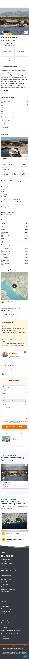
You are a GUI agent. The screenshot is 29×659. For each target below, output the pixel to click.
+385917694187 (6, 362)
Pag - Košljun (4, 6)
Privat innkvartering (6, 609)
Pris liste (5, 174)
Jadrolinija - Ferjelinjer (6, 586)
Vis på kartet (9, 301)
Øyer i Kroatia (4, 613)
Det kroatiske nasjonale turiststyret (9, 581)
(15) (25, 155)
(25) (27, 32)
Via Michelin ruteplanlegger (8, 589)
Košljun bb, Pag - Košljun (8, 40)
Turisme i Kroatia (5, 591)
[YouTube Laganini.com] (8, 555)
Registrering (5, 638)
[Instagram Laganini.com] (5, 555)
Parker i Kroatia (5, 584)
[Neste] (25, 472)
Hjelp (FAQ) (4, 627)
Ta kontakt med (5, 623)
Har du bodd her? (9, 44)
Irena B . (6, 31)
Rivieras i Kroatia (5, 611)
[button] (14, 286)
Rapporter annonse (15, 445)
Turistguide (4, 604)
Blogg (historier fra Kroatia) (7, 606)
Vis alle (4, 127)
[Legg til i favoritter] (26, 465)
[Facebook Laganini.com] (2, 555)
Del (26, 6)
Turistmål (3, 601)
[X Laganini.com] (12, 555)
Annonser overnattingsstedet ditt (10, 633)
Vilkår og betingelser (6, 570)
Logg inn (4, 636)
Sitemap (14, 570)
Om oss (3, 625)
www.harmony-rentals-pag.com (10, 369)
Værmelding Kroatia (6, 579)
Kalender (14, 174)
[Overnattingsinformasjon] (26, 484)
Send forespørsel (15, 427)
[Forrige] (4, 472)
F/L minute (23, 174)
